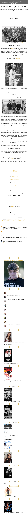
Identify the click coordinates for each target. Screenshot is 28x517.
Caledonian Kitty (16, 190)
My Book (16, 18)
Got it (16, 3)
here (14, 55)
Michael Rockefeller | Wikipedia (14, 170)
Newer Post (2, 253)
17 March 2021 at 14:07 (9, 240)
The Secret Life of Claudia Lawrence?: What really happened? (14, 324)
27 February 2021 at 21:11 (8, 231)
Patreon (12, 206)
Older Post (26, 253)
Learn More (12, 3)
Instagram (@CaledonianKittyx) (18, 58)
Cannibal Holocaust (12, 158)
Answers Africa (22, 42)
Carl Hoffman (12, 48)
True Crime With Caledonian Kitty (14, 7)
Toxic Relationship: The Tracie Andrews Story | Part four (13, 295)
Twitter (15, 198)
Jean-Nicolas (4, 231)
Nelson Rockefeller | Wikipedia (14, 171)
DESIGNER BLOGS (17, 516)
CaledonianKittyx (18, 188)
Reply (3, 229)
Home (14, 253)
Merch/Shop (12, 18)
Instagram (18, 198)
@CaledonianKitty (13, 179)
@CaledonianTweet (17, 179)
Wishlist (15, 185)
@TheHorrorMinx (16, 182)
